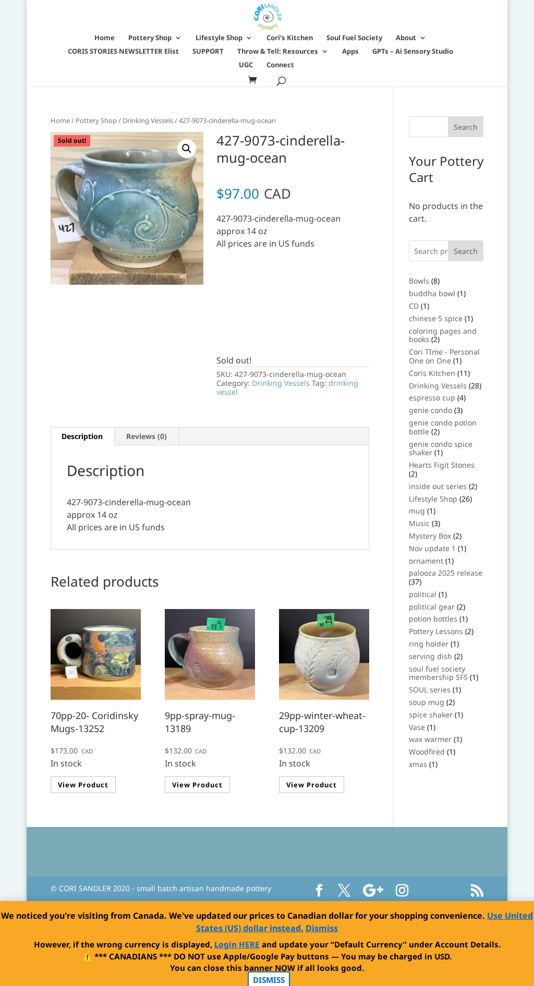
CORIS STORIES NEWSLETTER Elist (123, 51)
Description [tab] (82, 436)
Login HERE (237, 944)
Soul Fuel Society (354, 38)
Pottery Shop (150, 38)
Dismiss (322, 928)
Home (104, 38)
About (406, 38)
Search (466, 251)
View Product (83, 784)
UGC (246, 65)
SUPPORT (208, 51)
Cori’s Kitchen (289, 38)
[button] (186, 148)
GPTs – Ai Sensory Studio (412, 51)
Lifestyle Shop (219, 38)
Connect (280, 65)
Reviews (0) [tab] (146, 436)
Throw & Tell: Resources (277, 51)
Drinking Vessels (148, 120)
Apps (350, 51)
